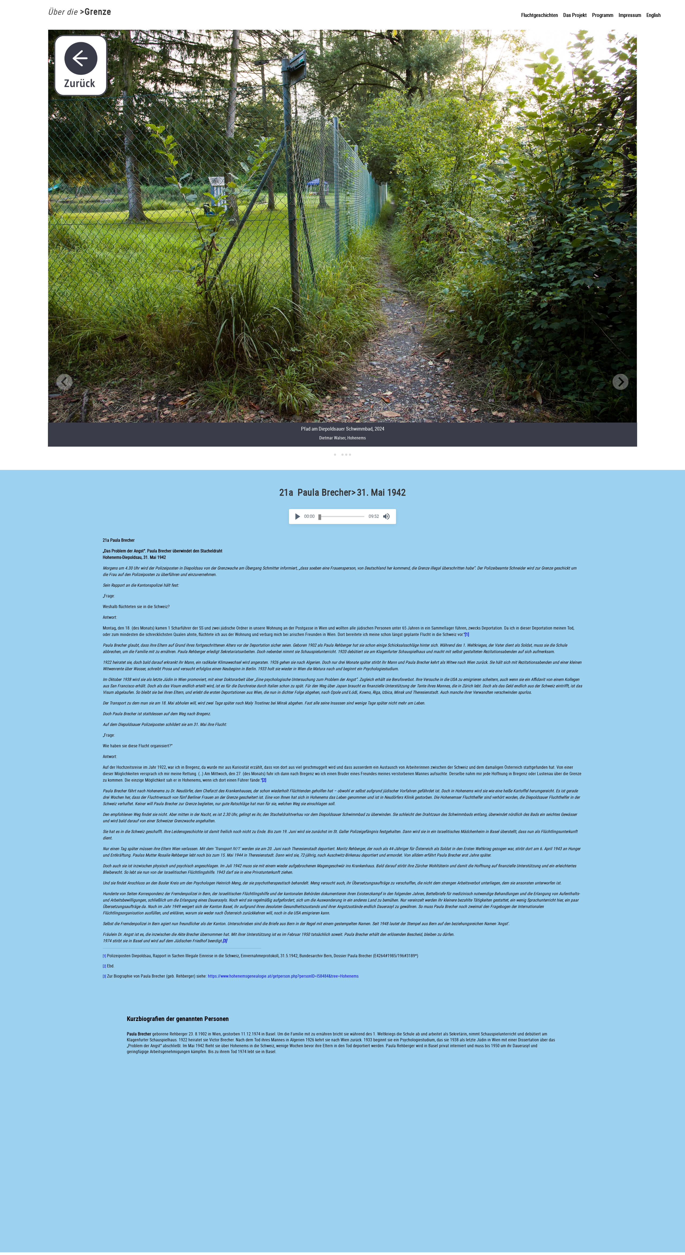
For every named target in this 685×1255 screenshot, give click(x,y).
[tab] (335, 455)
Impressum (630, 15)
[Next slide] (620, 382)
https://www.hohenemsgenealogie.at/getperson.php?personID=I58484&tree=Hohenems (283, 976)
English (653, 15)
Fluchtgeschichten (539, 15)
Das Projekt (575, 15)
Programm (602, 15)
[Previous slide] (64, 382)
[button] (297, 516)
